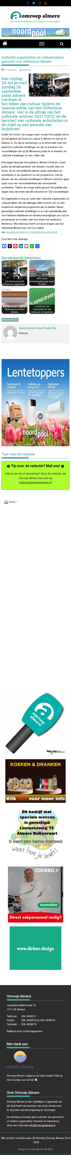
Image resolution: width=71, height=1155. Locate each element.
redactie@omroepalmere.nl (35, 482)
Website (23, 333)
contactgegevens (32, 1031)
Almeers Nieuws (10, 320)
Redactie (26, 70)
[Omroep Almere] (4, 43)
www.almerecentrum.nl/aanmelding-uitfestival (31, 232)
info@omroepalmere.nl (42, 1125)
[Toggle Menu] (41, 43)
